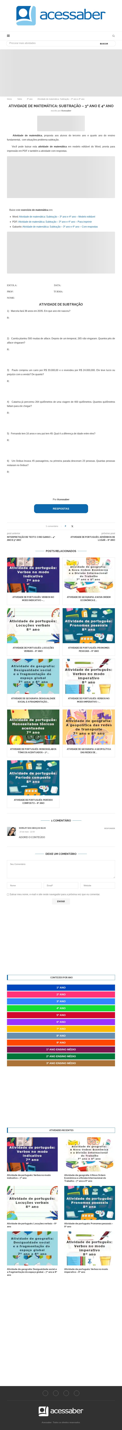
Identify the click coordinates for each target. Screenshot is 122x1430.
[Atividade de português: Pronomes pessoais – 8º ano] (89, 625)
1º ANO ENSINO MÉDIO (61, 1049)
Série (19, 99)
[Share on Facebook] (69, 526)
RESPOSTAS (61, 508)
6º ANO (61, 1021)
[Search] (113, 36)
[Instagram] (55, 1393)
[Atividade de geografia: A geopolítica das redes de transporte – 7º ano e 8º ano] (89, 727)
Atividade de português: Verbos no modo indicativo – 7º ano (29, 1176)
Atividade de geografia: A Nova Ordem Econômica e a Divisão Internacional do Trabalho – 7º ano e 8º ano (85, 1178)
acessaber (66, 110)
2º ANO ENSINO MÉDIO (61, 1056)
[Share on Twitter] (72, 526)
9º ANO (61, 1042)
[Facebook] (45, 1393)
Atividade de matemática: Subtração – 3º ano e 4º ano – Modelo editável (57, 216)
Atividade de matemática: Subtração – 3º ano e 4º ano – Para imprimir (55, 221)
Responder (109, 828)
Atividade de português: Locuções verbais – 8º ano (32, 1225)
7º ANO (61, 1028)
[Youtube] (66, 1393)
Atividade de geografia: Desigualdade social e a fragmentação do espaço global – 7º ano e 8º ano (32, 1272)
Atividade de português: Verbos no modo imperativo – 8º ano (86, 1270)
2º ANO (61, 994)
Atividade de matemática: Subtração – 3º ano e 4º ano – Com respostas (60, 226)
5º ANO (61, 1015)
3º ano (29, 99)
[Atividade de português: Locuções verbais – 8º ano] (33, 625)
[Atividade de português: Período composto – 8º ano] (33, 777)
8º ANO (61, 1035)
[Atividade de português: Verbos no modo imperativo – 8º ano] (89, 676)
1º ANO (61, 987)
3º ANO (61, 1001)
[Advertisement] (61, 70)
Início (9, 99)
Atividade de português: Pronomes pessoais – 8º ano (88, 1225)
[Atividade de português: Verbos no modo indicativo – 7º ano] (33, 575)
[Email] (76, 1393)
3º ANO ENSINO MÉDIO (61, 1063)
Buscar (104, 44)
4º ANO (61, 1008)
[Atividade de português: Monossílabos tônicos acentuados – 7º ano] (33, 727)
